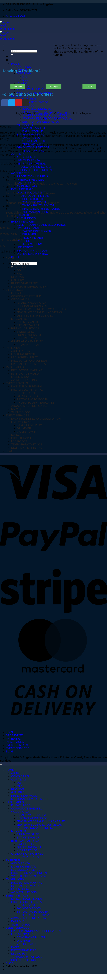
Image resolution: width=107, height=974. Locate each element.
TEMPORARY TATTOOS (26, 444)
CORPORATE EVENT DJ (26, 296)
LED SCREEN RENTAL (25, 357)
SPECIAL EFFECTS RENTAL (29, 363)
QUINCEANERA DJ (29, 334)
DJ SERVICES (15, 289)
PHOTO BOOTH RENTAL (27, 389)
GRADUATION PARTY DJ (27, 341)
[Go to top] (1, 764)
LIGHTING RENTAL (23, 354)
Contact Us (65, 119)
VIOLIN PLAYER (27, 431)
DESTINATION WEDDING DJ (35, 315)
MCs (19, 273)
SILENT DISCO (20, 412)
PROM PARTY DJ (28, 344)
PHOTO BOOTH (27, 392)
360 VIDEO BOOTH (29, 396)
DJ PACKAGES (20, 293)
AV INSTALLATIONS (24, 380)
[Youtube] (18, 102)
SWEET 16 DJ (26, 331)
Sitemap (5, 227)
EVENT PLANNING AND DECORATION (36, 418)
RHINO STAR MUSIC (24, 283)
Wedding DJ (46, 113)
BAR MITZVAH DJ (28, 322)
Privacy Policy (8, 233)
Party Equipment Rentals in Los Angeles (30, 193)
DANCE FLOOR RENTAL (26, 386)
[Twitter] (11, 102)
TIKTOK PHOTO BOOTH (32, 399)
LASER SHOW (20, 376)
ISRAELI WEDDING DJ (31, 302)
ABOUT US (18, 260)
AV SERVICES (15, 367)
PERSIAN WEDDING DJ (32, 305)
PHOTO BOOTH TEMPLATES (35, 402)
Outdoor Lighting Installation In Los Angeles (32, 202)
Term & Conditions (11, 239)
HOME (10, 257)
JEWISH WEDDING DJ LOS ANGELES (41, 309)
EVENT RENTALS (17, 383)
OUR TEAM (18, 267)
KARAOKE (17, 409)
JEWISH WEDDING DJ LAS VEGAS (39, 312)
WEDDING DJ (20, 299)
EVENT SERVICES (17, 415)
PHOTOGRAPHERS (23, 438)
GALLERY (17, 280)
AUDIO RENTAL (21, 351)
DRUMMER (24, 428)
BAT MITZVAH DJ (28, 325)
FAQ (3, 245)
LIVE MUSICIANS (22, 421)
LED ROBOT (19, 441)
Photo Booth (64, 113)
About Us (50, 119)
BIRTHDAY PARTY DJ (25, 328)
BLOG (9, 450)
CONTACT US (20, 264)
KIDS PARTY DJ (27, 338)
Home (38, 119)
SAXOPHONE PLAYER (31, 425)
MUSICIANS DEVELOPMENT (29, 286)
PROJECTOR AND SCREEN (29, 360)
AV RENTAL (13, 347)
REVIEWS (17, 276)
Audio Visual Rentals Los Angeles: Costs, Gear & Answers (41, 183)
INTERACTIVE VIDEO (25, 373)
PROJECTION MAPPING (27, 370)
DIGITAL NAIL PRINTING (27, 447)
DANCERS (17, 434)
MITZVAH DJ (19, 318)
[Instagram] (25, 102)
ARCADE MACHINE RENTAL (29, 405)
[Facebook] (4, 102)
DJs (19, 270)
